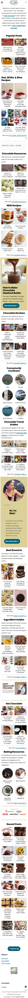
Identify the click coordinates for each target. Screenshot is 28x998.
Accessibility (5, 961)
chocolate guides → (20, 474)
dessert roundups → (20, 616)
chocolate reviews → (20, 363)
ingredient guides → (20, 677)
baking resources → (20, 803)
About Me (4, 958)
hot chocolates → (21, 748)
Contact (3, 987)
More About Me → (12, 541)
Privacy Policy (5, 963)
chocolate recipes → (20, 255)
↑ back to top (14, 949)
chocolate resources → (19, 201)
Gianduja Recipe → (11, 306)
